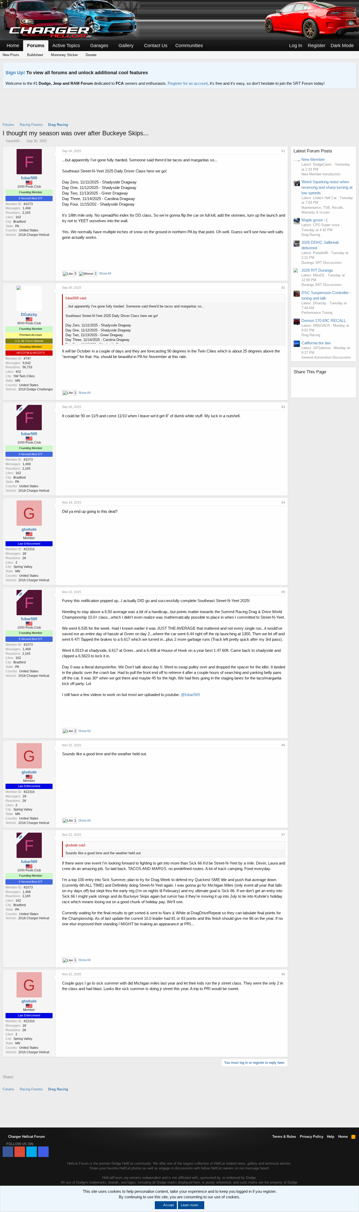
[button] (83, 45)
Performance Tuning (316, 313)
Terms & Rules (284, 1137)
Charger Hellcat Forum (26, 1137)
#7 (283, 835)
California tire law (316, 343)
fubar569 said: (76, 298)
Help (330, 1137)
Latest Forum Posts (313, 150)
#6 (283, 745)
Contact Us (155, 45)
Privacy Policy (311, 1137)
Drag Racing (310, 235)
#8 (283, 974)
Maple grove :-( (314, 220)
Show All (105, 273)
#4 (283, 502)
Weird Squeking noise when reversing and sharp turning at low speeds (326, 187)
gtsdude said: (75, 845)
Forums (35, 45)
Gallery (126, 45)
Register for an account (188, 83)
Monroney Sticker (64, 55)
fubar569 (12, 141)
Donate (90, 55)
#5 (283, 592)
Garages (99, 45)
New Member (313, 159)
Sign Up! (15, 72)
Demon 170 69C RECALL (323, 320)
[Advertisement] (179, 109)
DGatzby (29, 314)
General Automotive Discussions (326, 357)
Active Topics (66, 45)
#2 (283, 288)
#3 (283, 407)
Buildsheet (34, 55)
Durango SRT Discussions (321, 263)
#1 (283, 151)
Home (13, 45)
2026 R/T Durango (317, 270)
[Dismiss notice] (351, 67)
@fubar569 (190, 694)
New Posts (11, 55)
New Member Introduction (320, 174)
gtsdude (29, 529)
